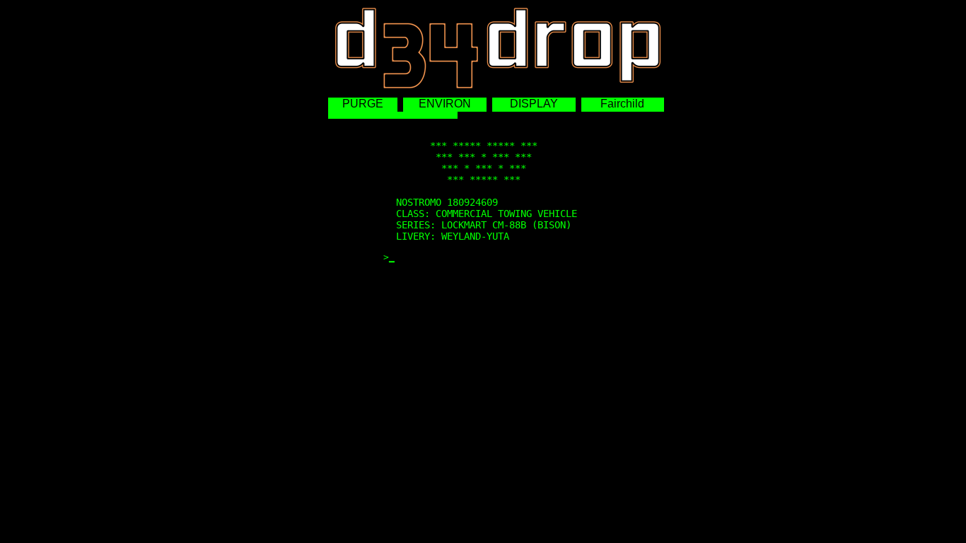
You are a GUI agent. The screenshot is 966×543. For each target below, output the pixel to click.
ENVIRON (445, 104)
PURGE (362, 104)
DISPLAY (534, 104)
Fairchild (622, 104)
